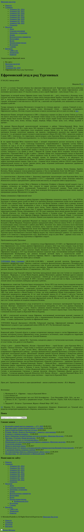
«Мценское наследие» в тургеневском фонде (22, 440)
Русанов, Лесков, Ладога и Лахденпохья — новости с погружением (30, 432)
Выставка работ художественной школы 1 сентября (24, 428)
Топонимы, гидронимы (18, 33)
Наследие (8, 27)
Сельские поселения (17, 31)
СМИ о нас (14, 51)
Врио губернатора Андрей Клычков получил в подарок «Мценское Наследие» (34, 436)
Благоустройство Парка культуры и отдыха (21, 430)
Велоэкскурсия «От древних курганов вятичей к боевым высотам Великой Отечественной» (39, 448)
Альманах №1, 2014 (17, 9)
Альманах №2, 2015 (17, 11)
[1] (82, 84)
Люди (12, 29)
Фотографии (14, 39)
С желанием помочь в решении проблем (20, 450)
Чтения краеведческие (18, 43)
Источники (14, 45)
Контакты (9, 49)
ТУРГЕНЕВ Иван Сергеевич (12, 261)
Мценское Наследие (50, 517)
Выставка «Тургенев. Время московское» (20, 438)
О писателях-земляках (13, 444)
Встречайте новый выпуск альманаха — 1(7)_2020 (24, 426)
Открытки (13, 25)
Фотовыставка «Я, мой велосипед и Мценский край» (25, 454)
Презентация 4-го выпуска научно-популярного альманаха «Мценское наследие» (35, 442)
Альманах (9, 7)
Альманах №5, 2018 (17, 17)
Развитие (13, 54)
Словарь (13, 47)
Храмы (12, 35)
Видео (12, 41)
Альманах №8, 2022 (17, 23)
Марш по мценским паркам (15, 446)
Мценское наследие (8, 2)
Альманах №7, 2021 (17, 21)
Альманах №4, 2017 (17, 15)
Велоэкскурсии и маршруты (20, 37)
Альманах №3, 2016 (17, 13)
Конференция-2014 (21, 501)
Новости (8, 5)
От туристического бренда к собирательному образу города (27, 452)
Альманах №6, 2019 (17, 19)
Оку (76, 111)
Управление (14, 52)
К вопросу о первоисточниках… (17, 434)
